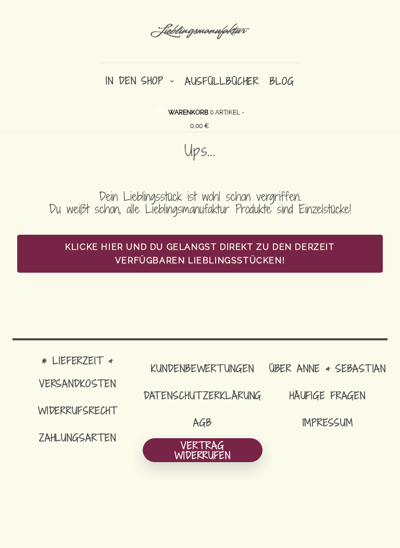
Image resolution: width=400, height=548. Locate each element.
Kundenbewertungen (202, 368)
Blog (282, 81)
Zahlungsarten (77, 437)
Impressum (328, 422)
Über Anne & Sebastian (327, 368)
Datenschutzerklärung (203, 395)
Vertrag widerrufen (202, 450)
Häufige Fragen (328, 395)
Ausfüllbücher (222, 81)
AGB (202, 422)
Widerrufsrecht (77, 410)
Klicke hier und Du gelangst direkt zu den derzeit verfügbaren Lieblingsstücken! (199, 253)
